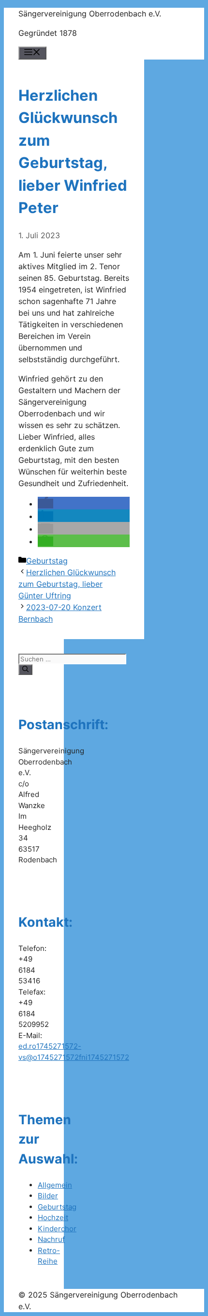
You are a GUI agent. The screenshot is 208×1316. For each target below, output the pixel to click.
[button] (45, 503)
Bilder (48, 1195)
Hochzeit (53, 1217)
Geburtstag (47, 561)
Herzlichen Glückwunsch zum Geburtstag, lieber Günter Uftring (67, 583)
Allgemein (55, 1185)
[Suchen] (25, 669)
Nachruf (51, 1239)
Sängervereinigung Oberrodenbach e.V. (89, 13)
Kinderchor (57, 1228)
